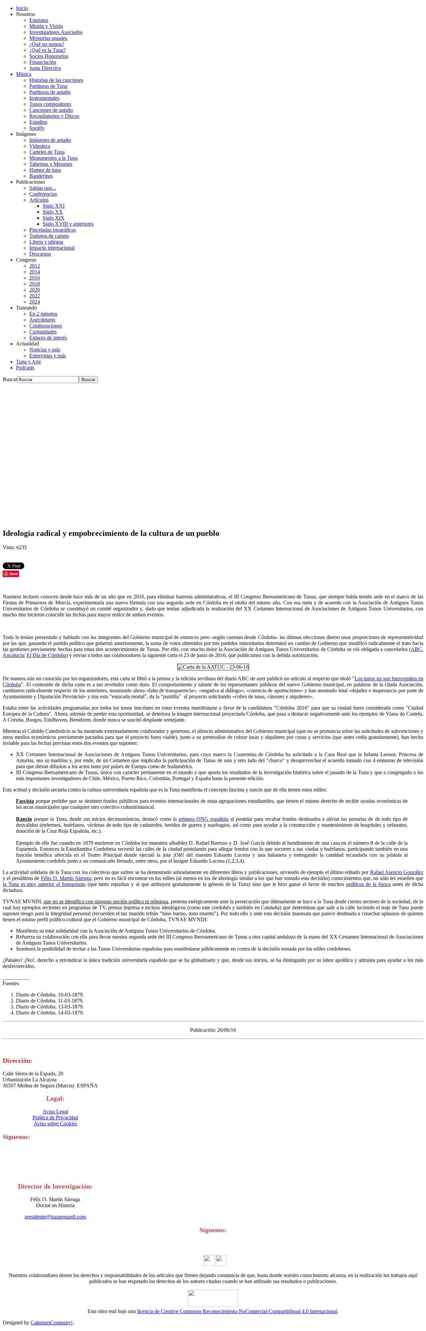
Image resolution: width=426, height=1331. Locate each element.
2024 (34, 302)
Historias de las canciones (56, 80)
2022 (34, 296)
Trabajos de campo (49, 236)
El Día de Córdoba (46, 655)
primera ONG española (204, 819)
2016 (34, 278)
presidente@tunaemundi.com (55, 1217)
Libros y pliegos (46, 242)
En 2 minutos (43, 314)
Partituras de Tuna (48, 86)
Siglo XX (53, 212)
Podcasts (25, 367)
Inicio (22, 8)
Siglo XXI (54, 206)
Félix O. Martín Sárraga (66, 878)
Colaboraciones (45, 326)
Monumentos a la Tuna (53, 158)
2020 (34, 290)
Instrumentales (44, 98)
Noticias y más (44, 349)
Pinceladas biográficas (52, 230)
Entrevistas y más (47, 355)
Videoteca (39, 146)
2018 (34, 284)
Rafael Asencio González (396, 872)
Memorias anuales (48, 38)
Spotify (37, 128)
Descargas (40, 254)
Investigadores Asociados (56, 32)
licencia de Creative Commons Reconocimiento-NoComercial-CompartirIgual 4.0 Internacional (237, 1311)
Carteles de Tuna (47, 152)
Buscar (10, 379)
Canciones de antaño (51, 110)
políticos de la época (368, 884)
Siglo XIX (54, 218)
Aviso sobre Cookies (55, 1123)
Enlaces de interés (48, 337)
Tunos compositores (50, 104)
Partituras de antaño (50, 92)
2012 (34, 266)
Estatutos (38, 20)
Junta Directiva (45, 68)
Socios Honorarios (48, 56)
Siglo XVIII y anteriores (68, 224)
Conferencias (43, 194)
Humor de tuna (45, 170)
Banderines (41, 176)
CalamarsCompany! (52, 1322)
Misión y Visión (46, 26)
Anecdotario (42, 320)
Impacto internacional (52, 248)
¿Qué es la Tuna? (47, 50)
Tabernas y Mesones (50, 164)
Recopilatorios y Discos (54, 116)
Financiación (42, 62)
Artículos (39, 200)
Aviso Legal (55, 1111)
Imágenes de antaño (50, 140)
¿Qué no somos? (46, 44)
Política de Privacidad (55, 1117)
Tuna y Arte (28, 361)
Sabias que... (42, 188)
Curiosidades (43, 331)
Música (23, 74)
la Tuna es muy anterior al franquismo (44, 884)
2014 (34, 272)
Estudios (38, 122)
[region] (213, 452)
